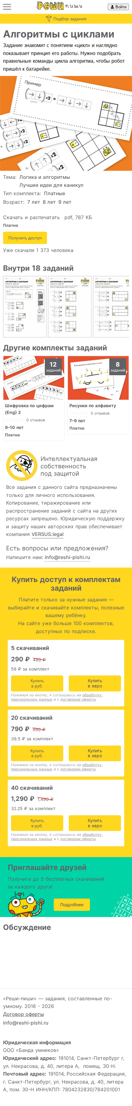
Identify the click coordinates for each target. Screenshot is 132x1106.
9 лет (65, 202)
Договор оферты (23, 1014)
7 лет (33, 202)
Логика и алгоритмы (44, 177)
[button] (7, 7)
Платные (54, 193)
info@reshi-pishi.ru (67, 557)
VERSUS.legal (48, 534)
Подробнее (71, 904)
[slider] (14, 420)
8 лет (49, 202)
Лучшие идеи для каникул (51, 185)
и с (75, 699)
